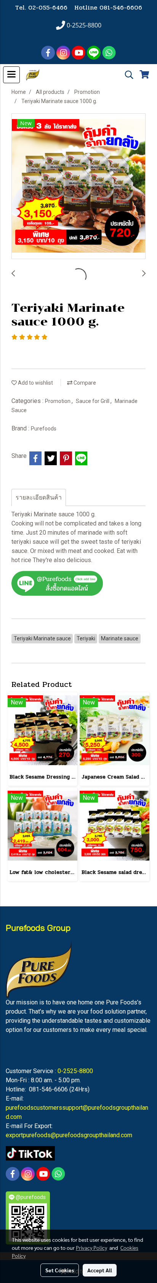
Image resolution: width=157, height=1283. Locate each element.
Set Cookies (59, 1270)
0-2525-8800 (75, 1071)
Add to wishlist (35, 383)
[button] (126, 75)
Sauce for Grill (93, 401)
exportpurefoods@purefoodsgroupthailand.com (69, 1135)
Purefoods (43, 429)
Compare (84, 383)
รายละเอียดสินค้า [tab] (39, 497)
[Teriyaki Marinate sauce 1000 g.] (78, 187)
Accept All (99, 1270)
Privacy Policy (91, 1247)
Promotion (58, 401)
